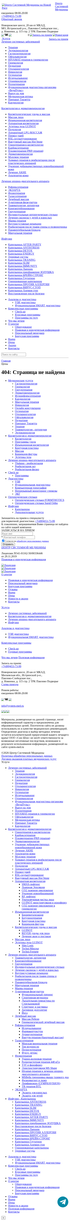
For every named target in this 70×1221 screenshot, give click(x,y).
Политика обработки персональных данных (26, 755)
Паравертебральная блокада (24, 229)
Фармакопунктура (32, 1031)
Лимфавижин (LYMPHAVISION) (41, 1083)
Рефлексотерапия (18, 187)
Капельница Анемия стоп (23, 290)
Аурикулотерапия (32, 1034)
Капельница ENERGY (21, 253)
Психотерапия (16, 84)
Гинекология (15, 62)
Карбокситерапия (18, 147)
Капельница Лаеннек (20, 269)
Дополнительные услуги (29, 512)
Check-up (20, 311)
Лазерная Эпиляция (33, 887)
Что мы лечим (16, 320)
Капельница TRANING (22, 259)
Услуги (5, 38)
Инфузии (6, 238)
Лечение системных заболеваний (20, 41)
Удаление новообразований (38, 893)
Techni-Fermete (30, 951)
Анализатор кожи (18, 175)
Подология (14, 129)
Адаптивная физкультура (22, 202)
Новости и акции (18, 598)
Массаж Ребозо (30, 1019)
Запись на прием (58, 39)
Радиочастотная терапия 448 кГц (41, 1061)
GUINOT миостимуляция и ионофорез (44, 902)
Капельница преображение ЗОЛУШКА (31, 272)
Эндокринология (18, 50)
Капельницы (22, 509)
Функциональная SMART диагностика (37, 305)
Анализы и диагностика (15, 628)
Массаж (19, 451)
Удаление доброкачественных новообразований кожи (32, 846)
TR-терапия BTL (31, 1086)
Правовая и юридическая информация (37, 330)
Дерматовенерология (20, 154)
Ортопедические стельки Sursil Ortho (36, 503)
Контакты (14, 348)
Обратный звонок (11, 19)
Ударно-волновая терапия (36, 1058)
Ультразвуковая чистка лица (38, 899)
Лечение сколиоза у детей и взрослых (30, 217)
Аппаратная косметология (23, 123)
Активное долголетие (34, 1009)
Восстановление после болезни (26, 293)
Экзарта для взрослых (34, 1092)
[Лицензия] (8, 565)
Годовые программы (20, 651)
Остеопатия (15, 75)
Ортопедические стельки (22, 497)
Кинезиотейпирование (21, 208)
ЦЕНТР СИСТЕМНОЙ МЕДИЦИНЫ (23, 547)
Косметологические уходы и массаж (29, 114)
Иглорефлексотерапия (28, 395)
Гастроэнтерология (19, 53)
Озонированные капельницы (25, 281)
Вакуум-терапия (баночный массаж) (43, 1037)
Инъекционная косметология (25, 120)
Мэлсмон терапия (18, 157)
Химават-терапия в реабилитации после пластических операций (31, 162)
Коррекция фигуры (26, 454)
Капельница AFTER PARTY (24, 244)
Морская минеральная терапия (39, 1043)
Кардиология (15, 102)
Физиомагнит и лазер (34, 1080)
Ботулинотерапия (32, 917)
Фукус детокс (30, 1052)
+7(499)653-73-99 (11, 16)
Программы (22, 475)
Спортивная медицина (35, 997)
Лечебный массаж (18, 199)
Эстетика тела (23, 457)
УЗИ (17, 481)
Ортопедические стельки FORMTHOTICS (39, 500)
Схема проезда (9, 684)
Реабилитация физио (27, 469)
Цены (11, 342)
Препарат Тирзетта (19, 99)
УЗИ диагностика (25, 302)
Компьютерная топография (30, 487)
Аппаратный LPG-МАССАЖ (25, 132)
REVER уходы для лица (36, 933)
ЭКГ (17, 493)
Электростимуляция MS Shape (39, 1068)
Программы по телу (26, 317)
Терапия (13, 47)
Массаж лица (15, 117)
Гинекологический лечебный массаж (43, 1022)
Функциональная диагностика (32, 484)
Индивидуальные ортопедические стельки (33, 214)
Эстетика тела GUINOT (22, 126)
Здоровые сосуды (18, 256)
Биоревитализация (32, 914)
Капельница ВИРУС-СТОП (24, 287)
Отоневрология (17, 81)
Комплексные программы (16, 642)
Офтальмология (17, 56)
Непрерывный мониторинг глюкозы (36, 490)
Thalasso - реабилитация (29, 463)
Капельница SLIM (18, 262)
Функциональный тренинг (37, 994)
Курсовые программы (27, 314)
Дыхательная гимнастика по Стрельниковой (38, 1002)
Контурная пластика (27, 447)
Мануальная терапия (20, 233)
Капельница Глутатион (21, 278)
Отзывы (13, 589)
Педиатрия (14, 65)
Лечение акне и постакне (36, 936)
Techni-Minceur (30, 948)
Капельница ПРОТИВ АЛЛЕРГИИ (28, 284)
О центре (6, 574)
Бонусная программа (27, 336)
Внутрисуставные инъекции (24, 223)
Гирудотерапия (16, 211)
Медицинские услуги (20, 380)
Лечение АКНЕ (17, 172)
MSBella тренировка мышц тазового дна (45, 1077)
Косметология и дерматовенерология (23, 108)
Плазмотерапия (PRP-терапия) (25, 150)
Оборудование (23, 326)
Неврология (15, 71)
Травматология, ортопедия (23, 205)
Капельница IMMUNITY (22, 266)
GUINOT (27, 930)
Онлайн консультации (28, 408)
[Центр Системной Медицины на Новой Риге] (28, 7)
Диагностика (15, 478)
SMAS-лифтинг (31, 884)
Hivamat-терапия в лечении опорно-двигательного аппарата (42, 1073)
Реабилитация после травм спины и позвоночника (37, 226)
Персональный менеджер (29, 333)
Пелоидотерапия (31, 1049)
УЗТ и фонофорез (32, 1065)
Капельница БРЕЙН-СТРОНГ (25, 275)
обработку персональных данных (33, 541)
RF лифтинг (29, 896)
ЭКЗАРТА (14, 190)
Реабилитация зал (25, 466)
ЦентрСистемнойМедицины (61, 6)
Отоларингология (18, 68)
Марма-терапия (17, 220)
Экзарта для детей (32, 1095)
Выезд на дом (16, 93)
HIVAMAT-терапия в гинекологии (28, 59)
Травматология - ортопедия (31, 429)
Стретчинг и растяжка (35, 1006)
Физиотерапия (16, 193)
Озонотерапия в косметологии (25, 144)
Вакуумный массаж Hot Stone (25, 141)
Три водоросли (30, 1046)
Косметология (23, 438)
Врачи (11, 339)
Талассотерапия (17, 196)
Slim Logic (28, 945)
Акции (12, 345)
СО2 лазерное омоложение (37, 890)
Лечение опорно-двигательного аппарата (25, 181)
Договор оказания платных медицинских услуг (29, 758)
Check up (13, 472)
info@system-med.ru (12, 705)
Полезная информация (31, 657)
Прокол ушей (16, 135)
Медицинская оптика (20, 96)
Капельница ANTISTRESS (23, 247)
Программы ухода (25, 441)
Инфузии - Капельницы (22, 1098)
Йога (25, 1012)
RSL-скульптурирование (22, 138)
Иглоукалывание (18, 78)
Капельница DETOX (20, 250)
